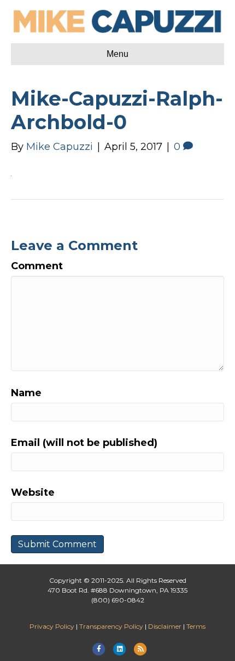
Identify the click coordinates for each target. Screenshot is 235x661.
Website (33, 492)
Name (26, 393)
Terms (195, 626)
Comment (37, 266)
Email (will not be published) (84, 443)
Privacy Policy (52, 626)
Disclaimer (164, 626)
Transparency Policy (111, 626)
